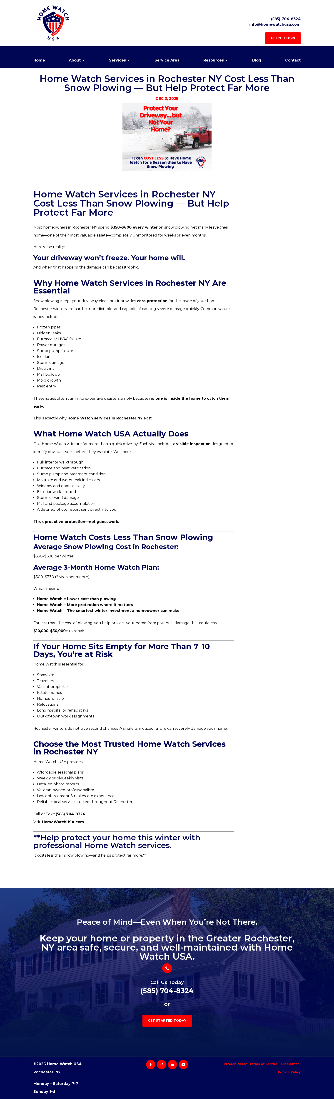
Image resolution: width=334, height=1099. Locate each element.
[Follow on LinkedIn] (172, 1064)
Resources (213, 60)
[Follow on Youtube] (183, 1064)
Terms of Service (263, 1064)
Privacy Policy (235, 1064)
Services (117, 60)
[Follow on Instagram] (161, 1064)
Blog (256, 60)
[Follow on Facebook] (150, 1064)
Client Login (283, 38)
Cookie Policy (289, 1072)
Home (39, 60)
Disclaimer (290, 1064)
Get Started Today (167, 1020)
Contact (293, 60)
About (75, 60)
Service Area (167, 60)
